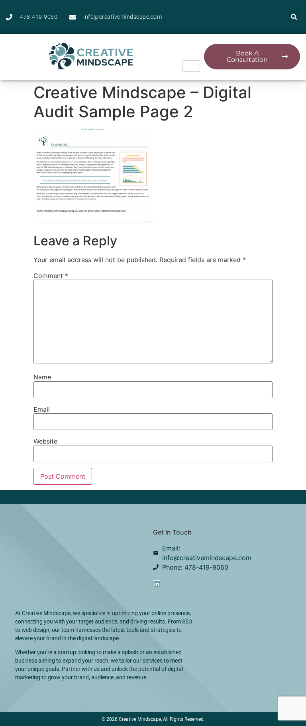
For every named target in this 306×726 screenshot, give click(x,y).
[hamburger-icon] (191, 66)
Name (42, 377)
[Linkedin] (156, 583)
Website (45, 441)
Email (41, 409)
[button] (294, 17)
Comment (50, 275)
